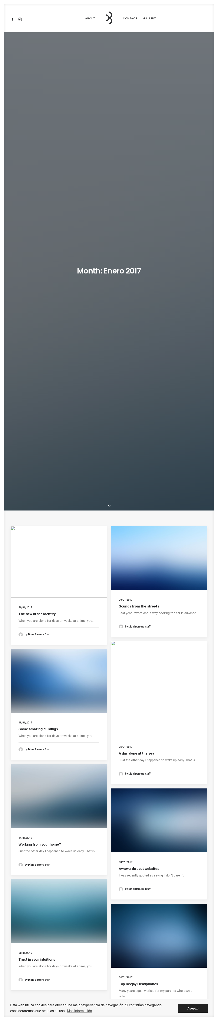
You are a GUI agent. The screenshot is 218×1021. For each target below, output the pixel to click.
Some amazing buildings (38, 729)
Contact (130, 18)
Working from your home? (40, 844)
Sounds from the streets (139, 606)
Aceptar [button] (193, 1008)
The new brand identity (37, 614)
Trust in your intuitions (37, 959)
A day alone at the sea (136, 753)
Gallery (149, 18)
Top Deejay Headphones (138, 984)
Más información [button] (79, 1011)
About (90, 18)
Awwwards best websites (139, 868)
